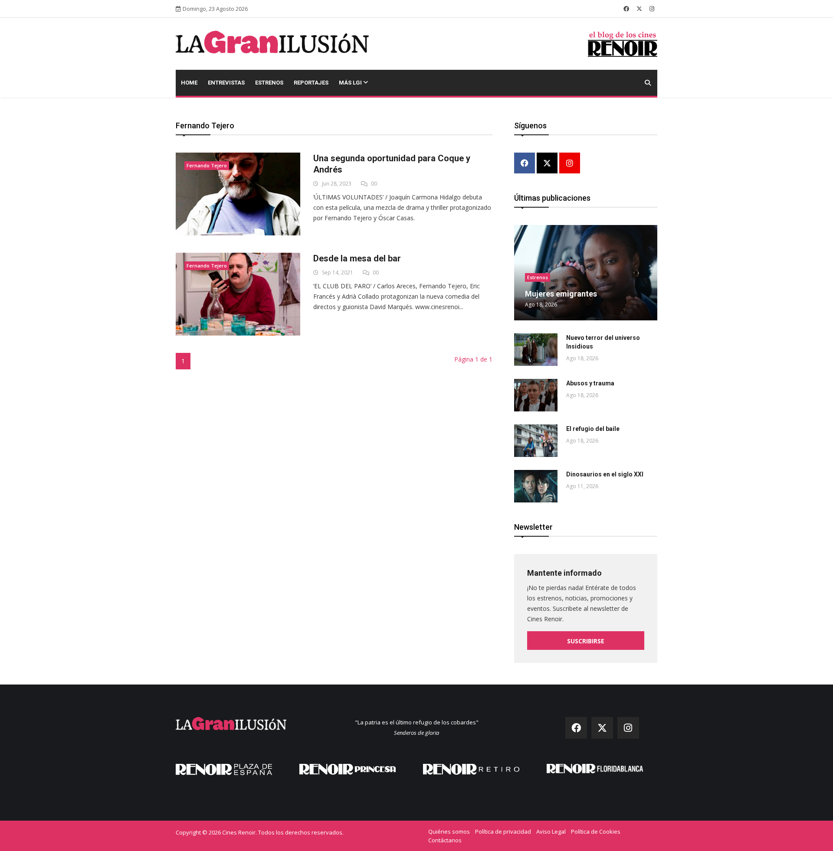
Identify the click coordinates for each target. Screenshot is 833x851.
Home (189, 82)
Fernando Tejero (207, 165)
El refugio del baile (593, 428)
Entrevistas (226, 82)
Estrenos (269, 82)
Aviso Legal (551, 831)
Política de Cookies (595, 831)
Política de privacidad (503, 831)
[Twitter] (547, 164)
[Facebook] (524, 164)
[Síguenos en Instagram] (651, 9)
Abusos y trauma (590, 383)
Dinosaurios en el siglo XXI (604, 474)
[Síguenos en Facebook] (626, 9)
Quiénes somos (449, 831)
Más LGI (351, 82)
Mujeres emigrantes (561, 293)
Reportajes (311, 82)
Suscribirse (585, 641)
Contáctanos (445, 840)
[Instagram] (569, 164)
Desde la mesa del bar (357, 258)
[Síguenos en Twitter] (639, 9)
